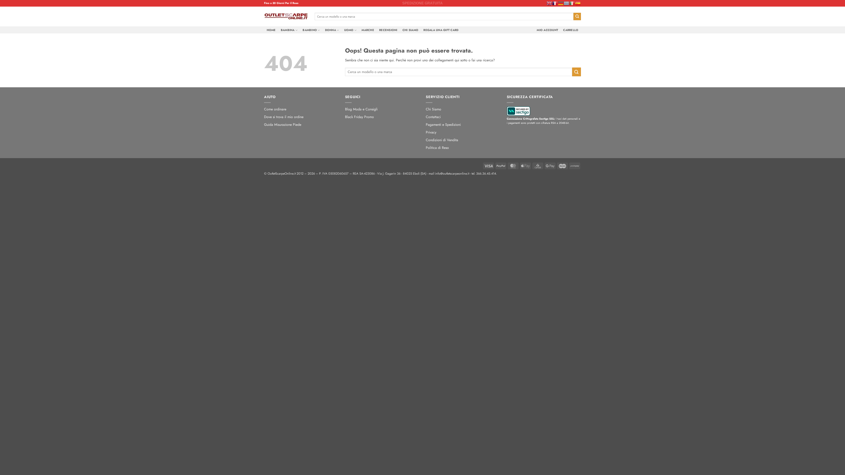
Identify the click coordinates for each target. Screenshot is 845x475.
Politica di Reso (437, 147)
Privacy (431, 132)
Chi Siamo (410, 30)
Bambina (288, 30)
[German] (561, 3)
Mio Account (547, 30)
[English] (549, 3)
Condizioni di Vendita (442, 139)
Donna (330, 30)
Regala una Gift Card (440, 30)
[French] (555, 3)
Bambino (310, 30)
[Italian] (572, 3)
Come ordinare (275, 109)
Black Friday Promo (359, 116)
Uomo (349, 30)
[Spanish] (578, 3)
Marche (368, 30)
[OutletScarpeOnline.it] (286, 16)
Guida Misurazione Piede (282, 124)
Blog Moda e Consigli (361, 109)
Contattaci (433, 116)
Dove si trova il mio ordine (283, 116)
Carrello (570, 30)
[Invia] (577, 16)
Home (271, 30)
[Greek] (566, 3)
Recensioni (388, 30)
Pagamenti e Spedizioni (443, 124)
